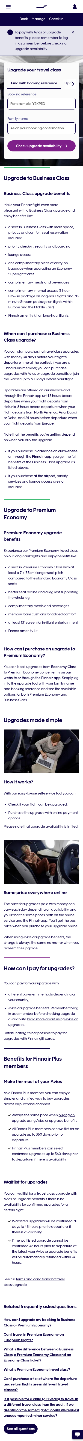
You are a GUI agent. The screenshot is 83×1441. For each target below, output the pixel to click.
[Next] (73, 84)
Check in (56, 19)
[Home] (41, 6)
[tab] (34, 83)
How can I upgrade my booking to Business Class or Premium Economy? (39, 1322)
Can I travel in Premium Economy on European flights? (34, 1337)
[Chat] (77, 1434)
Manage (38, 19)
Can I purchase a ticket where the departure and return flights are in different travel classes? (40, 1384)
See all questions (21, 1429)
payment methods (38, 994)
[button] (8, 6)
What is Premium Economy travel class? (37, 1369)
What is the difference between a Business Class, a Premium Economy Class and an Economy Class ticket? (39, 1354)
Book (24, 19)
